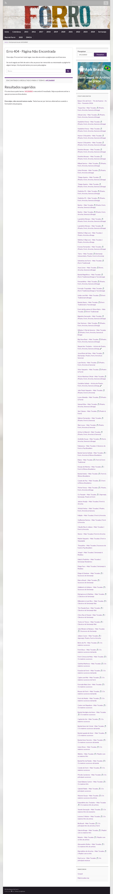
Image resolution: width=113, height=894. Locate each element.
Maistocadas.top (83, 878)
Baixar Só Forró (56, 20)
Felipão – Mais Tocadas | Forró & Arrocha (92, 515)
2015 (26, 32)
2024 (93, 32)
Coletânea (16, 32)
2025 (21, 37)
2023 (85, 32)
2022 (78, 32)
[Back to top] (108, 889)
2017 (41, 32)
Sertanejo (102, 32)
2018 (48, 32)
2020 (63, 32)
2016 (34, 32)
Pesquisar (82, 51)
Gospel (80, 874)
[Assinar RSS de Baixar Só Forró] (6, 2)
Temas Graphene (20, 891)
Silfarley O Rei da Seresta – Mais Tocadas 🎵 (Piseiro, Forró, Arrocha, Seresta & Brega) (92, 332)
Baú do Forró (10, 37)
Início (7, 32)
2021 (71, 32)
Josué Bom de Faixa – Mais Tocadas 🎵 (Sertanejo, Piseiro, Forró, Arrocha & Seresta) (91, 355)
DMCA (29, 37)
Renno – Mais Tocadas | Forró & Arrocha (91, 534)
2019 (56, 32)
